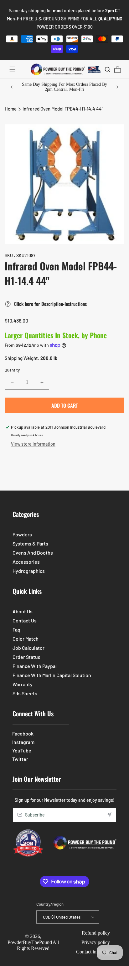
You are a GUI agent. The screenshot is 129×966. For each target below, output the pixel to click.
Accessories (26, 562)
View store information (33, 444)
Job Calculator (28, 648)
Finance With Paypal (35, 666)
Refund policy (96, 933)
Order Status (26, 657)
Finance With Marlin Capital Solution (52, 675)
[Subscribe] (109, 814)
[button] (12, 69)
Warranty (23, 684)
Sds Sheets (25, 693)
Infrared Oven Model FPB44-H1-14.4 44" (63, 108)
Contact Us (25, 620)
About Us (23, 611)
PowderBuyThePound (30, 942)
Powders (22, 534)
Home (11, 108)
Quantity (12, 369)
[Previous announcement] (11, 87)
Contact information (96, 951)
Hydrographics (29, 571)
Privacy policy (95, 942)
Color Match (26, 639)
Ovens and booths (33, 553)
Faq (16, 629)
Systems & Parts (30, 543)
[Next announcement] (117, 87)
